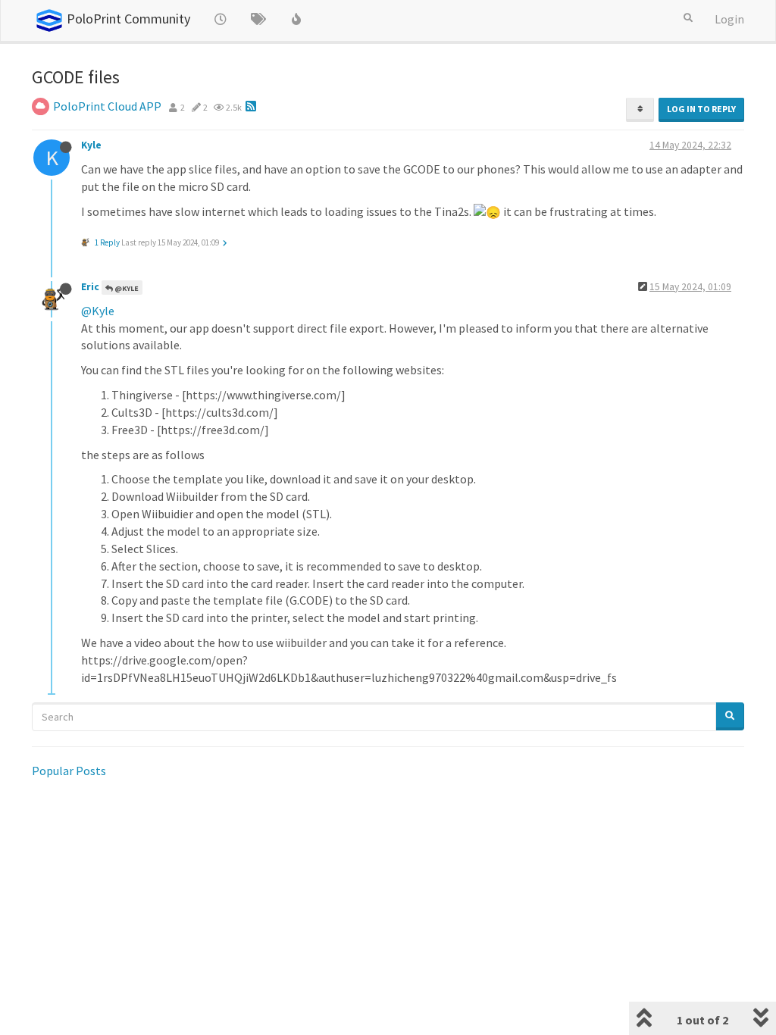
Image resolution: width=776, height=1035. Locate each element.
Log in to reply (701, 108)
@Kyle (126, 288)
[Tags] (258, 19)
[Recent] (220, 19)
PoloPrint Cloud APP (107, 106)
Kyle (91, 145)
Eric (90, 286)
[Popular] (296, 19)
